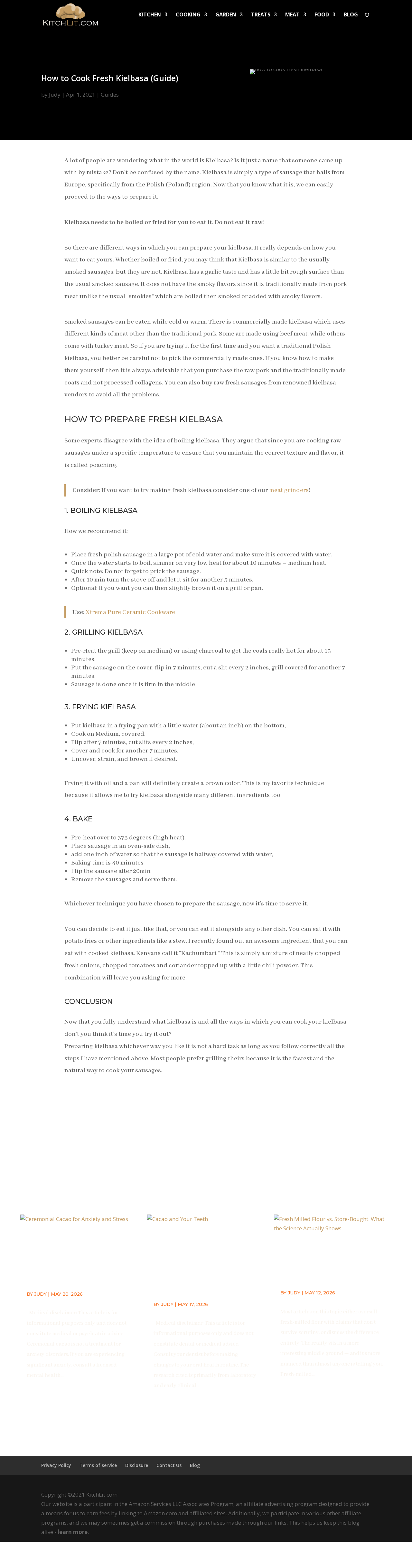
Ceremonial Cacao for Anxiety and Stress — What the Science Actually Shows (75, 1259)
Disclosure (136, 1465)
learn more (73, 1532)
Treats (260, 15)
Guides (110, 94)
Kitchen (149, 15)
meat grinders (289, 490)
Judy (55, 94)
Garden (225, 15)
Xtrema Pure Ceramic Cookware (130, 612)
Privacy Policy (56, 1465)
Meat (292, 15)
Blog (351, 15)
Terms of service (98, 1465)
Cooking (188, 15)
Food (321, 15)
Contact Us (169, 1465)
